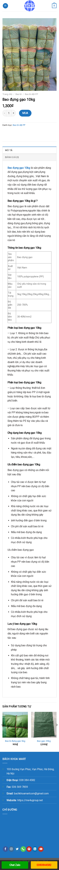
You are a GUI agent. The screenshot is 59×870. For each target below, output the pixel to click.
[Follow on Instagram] (11, 849)
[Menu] (5, 6)
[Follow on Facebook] (5, 849)
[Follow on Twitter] (17, 849)
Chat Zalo (15, 865)
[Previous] (2, 731)
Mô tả (8, 150)
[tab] (29, 150)
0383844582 (44, 865)
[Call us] (23, 849)
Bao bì (19, 94)
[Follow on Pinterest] (29, 849)
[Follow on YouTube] (41, 849)
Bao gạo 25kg (44, 741)
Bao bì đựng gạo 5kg (15, 741)
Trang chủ (7, 94)
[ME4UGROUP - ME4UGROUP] (29, 5)
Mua (25, 113)
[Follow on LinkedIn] (35, 849)
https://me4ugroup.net (30, 800)
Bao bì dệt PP (31, 94)
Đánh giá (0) (12, 157)
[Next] (56, 731)
